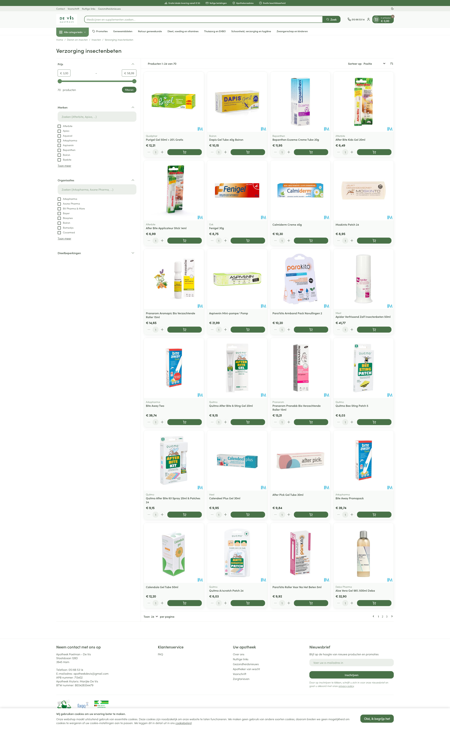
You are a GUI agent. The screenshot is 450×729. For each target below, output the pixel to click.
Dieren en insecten (77, 39)
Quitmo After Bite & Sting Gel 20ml (231, 406)
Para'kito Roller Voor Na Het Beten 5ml (297, 587)
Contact (60, 8)
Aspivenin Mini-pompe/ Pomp (228, 313)
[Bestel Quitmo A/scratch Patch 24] (248, 603)
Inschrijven (351, 675)
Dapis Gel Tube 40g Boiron (226, 139)
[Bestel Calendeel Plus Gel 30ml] (248, 515)
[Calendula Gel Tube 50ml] (174, 553)
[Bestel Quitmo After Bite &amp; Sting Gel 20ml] (248, 422)
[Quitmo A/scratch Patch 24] (237, 553)
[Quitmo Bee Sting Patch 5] (363, 368)
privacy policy (346, 686)
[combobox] (203, 19)
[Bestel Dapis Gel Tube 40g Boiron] (248, 152)
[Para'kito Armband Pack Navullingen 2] (300, 279)
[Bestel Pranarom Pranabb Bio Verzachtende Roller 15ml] (311, 422)
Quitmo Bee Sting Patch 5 (352, 406)
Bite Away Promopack (350, 498)
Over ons (238, 654)
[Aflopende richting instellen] (392, 63)
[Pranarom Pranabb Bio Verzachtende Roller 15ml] (300, 368)
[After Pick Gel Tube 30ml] (300, 460)
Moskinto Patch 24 (347, 224)
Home (59, 39)
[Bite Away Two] (174, 368)
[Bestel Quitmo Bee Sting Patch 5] (374, 422)
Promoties (102, 31)
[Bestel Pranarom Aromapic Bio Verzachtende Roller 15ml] (184, 330)
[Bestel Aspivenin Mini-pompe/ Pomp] (248, 330)
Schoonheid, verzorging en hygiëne (251, 31)
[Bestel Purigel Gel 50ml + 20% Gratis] (184, 152)
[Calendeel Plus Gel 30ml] (237, 460)
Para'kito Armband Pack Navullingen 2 (297, 313)
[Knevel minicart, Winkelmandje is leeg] (376, 19)
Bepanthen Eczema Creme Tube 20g (295, 139)
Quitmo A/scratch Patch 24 (226, 590)
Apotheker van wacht (246, 669)
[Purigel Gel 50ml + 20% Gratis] (174, 102)
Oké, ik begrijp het (377, 718)
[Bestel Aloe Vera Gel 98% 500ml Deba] (374, 603)
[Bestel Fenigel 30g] (248, 241)
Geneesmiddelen (122, 31)
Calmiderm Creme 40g (287, 224)
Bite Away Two (155, 406)
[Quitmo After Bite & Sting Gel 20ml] (237, 368)
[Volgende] (391, 616)
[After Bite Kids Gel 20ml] (363, 102)
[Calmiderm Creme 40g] (300, 190)
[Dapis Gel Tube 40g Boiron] (237, 102)
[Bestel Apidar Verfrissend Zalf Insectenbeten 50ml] (374, 330)
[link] (374, 616)
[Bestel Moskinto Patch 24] (374, 241)
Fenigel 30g (216, 228)
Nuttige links (88, 8)
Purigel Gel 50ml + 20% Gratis (164, 139)
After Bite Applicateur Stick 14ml (166, 228)
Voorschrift (73, 8)
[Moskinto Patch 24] (363, 190)
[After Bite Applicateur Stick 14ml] (174, 190)
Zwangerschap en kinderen (292, 31)
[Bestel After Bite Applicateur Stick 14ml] (184, 241)
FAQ (160, 654)
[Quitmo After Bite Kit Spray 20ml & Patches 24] (174, 460)
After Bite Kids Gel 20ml (350, 139)
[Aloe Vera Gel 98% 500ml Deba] (363, 553)
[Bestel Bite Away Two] (184, 422)
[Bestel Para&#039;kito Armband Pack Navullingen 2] (311, 330)
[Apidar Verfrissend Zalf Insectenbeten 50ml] (363, 279)
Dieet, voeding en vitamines (183, 31)
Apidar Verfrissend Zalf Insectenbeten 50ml (363, 317)
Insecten (96, 39)
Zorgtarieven (241, 679)
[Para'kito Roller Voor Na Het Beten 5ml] (300, 553)
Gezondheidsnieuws (109, 8)
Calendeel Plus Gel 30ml (224, 498)
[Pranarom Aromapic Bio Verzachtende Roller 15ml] (174, 279)
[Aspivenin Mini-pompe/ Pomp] (237, 279)
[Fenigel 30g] (237, 190)
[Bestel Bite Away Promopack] (374, 515)
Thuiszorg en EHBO (215, 31)
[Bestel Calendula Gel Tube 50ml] (184, 603)
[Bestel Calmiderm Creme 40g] (311, 241)
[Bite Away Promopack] (363, 460)
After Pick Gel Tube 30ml (287, 494)
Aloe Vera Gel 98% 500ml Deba (355, 590)
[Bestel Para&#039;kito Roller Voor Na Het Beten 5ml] (311, 603)
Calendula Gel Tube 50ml (162, 587)
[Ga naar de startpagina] (66, 19)
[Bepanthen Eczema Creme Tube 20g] (300, 102)
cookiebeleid (183, 723)
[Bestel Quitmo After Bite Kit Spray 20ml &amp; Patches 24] (184, 515)
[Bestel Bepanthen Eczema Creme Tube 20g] (311, 152)
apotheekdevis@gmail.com (90, 673)
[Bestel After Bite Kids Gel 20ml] (374, 152)
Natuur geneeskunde (150, 31)
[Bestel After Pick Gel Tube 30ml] (311, 515)
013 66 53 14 (76, 669)
